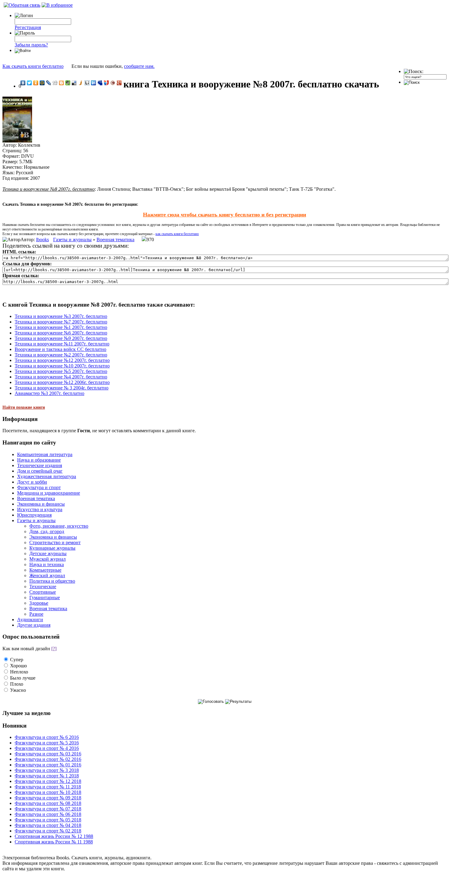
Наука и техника (46, 564)
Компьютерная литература (44, 454)
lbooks (42, 239)
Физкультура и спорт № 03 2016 (48, 753)
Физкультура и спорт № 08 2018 (48, 803)
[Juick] (81, 83)
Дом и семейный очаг (40, 471)
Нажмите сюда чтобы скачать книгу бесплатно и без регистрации (224, 215)
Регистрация (28, 27)
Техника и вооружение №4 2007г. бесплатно (61, 376)
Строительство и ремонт (55, 542)
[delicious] (74, 83)
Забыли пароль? (31, 44)
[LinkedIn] (93, 83)
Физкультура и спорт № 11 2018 (48, 786)
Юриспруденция (34, 515)
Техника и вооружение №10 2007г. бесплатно (62, 365)
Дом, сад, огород (46, 531)
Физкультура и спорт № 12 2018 (48, 781)
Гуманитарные (44, 597)
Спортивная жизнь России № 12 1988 (54, 836)
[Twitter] (29, 83)
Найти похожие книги (23, 407)
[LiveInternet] (87, 83)
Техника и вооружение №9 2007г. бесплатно (61, 338)
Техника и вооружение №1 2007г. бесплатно (61, 327)
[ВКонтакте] (23, 83)
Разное (36, 614)
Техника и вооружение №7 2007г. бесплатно (61, 321)
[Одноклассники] (36, 83)
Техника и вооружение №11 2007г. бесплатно (62, 343)
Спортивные (42, 592)
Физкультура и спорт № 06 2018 (48, 814)
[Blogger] (61, 83)
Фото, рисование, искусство (58, 526)
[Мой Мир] (42, 83)
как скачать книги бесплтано (177, 234)
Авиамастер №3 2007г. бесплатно (49, 393)
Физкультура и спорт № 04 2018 (48, 825)
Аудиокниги (30, 619)
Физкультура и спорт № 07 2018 (48, 808)
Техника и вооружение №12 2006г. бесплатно (62, 382)
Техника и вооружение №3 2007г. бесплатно (61, 316)
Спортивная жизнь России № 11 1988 (54, 841)
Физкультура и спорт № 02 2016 (48, 759)
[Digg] (55, 83)
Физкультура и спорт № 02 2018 (48, 830)
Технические (42, 586)
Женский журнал (47, 575)
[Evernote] (68, 83)
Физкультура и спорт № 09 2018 (48, 797)
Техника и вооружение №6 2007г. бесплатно (61, 332)
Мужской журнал (47, 559)
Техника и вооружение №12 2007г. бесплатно (62, 360)
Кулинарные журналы (52, 548)
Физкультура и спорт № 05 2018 (48, 819)
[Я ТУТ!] (106, 83)
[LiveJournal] (49, 83)
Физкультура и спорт (39, 487)
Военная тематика (115, 239)
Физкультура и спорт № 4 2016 (47, 748)
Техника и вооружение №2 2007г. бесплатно (61, 354)
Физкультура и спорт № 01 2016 (48, 764)
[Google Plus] (119, 83)
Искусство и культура (39, 509)
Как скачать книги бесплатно (33, 66)
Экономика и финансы (41, 504)
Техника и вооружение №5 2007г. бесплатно (61, 371)
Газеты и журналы (72, 239)
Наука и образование (39, 460)
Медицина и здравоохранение (48, 493)
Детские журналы (48, 553)
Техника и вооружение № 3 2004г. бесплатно (61, 387)
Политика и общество (52, 581)
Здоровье (38, 603)
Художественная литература (46, 476)
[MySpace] (100, 83)
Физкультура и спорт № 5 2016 (47, 742)
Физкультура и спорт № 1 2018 (47, 775)
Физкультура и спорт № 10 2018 (48, 792)
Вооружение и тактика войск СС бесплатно (60, 349)
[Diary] (113, 83)
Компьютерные (45, 570)
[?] (54, 648)
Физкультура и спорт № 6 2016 (47, 737)
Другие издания (33, 625)
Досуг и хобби (32, 482)
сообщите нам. (139, 66)
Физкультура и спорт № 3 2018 (47, 770)
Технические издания (39, 465)
